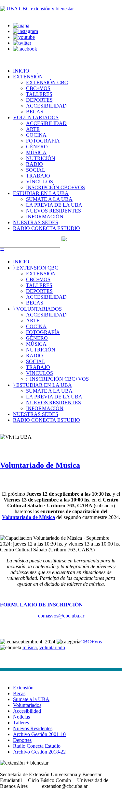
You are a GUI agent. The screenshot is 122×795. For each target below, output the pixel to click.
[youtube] (24, 37)
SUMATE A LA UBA (49, 199)
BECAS (34, 111)
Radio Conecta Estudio (37, 746)
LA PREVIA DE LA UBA (54, 205)
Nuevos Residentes (32, 728)
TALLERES (39, 94)
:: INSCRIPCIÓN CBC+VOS (57, 379)
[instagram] (25, 31)
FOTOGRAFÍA (43, 141)
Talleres (21, 722)
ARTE (33, 129)
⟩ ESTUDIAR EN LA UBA (42, 385)
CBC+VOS (38, 88)
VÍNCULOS (39, 181)
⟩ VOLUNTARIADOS (37, 309)
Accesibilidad (27, 711)
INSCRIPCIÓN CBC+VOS (55, 187)
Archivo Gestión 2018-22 (39, 752)
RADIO (34, 164)
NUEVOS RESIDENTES (53, 210)
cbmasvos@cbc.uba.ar (61, 615)
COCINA (36, 135)
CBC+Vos (91, 641)
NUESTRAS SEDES (35, 222)
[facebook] (25, 49)
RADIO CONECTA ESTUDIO (46, 228)
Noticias (21, 717)
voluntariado (52, 647)
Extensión (23, 687)
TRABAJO (38, 176)
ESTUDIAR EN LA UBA (41, 193)
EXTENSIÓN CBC (47, 82)
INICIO (21, 71)
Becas (19, 693)
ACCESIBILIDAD (46, 106)
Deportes (22, 740)
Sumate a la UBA (31, 699)
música (29, 647)
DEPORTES (39, 100)
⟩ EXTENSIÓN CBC (35, 268)
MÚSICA (36, 152)
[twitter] (22, 43)
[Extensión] (37, 8)
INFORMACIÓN (44, 216)
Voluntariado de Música (40, 465)
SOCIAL (35, 170)
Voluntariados (27, 705)
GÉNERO (37, 146)
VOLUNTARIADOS (36, 117)
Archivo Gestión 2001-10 (39, 734)
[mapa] (21, 25)
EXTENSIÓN (28, 76)
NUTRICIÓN (40, 158)
